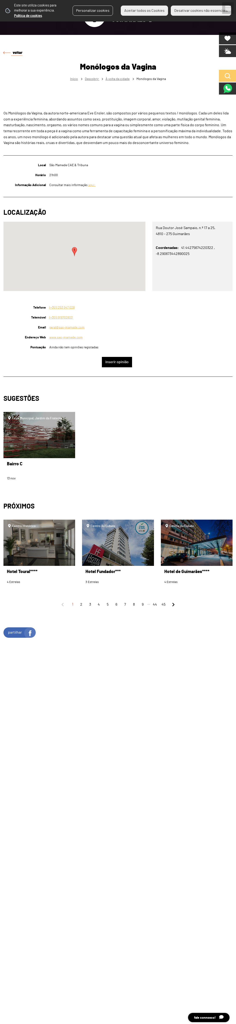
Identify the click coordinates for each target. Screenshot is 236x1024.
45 (163, 604)
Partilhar (15, 632)
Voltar (17, 53)
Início (74, 79)
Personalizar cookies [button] (92, 10)
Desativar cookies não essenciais (201, 10)
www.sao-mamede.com (66, 337)
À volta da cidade (118, 79)
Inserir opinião (117, 362)
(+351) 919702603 (61, 317)
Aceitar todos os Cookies (144, 10)
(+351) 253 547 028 (62, 307)
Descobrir (92, 79)
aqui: (92, 185)
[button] (74, 251)
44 (155, 604)
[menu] (228, 8)
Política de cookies (28, 16)
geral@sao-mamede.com (67, 327)
